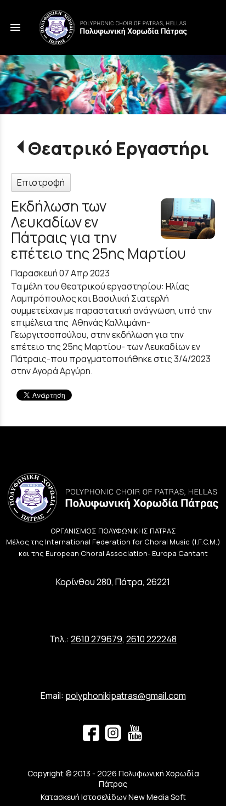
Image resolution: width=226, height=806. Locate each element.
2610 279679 (96, 639)
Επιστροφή (41, 182)
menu (15, 27)
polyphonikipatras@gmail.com (125, 696)
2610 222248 (151, 639)
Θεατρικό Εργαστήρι (118, 148)
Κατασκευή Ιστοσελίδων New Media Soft (113, 797)
